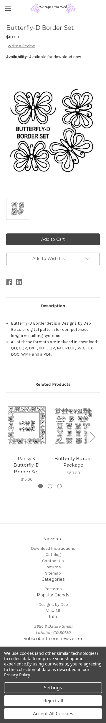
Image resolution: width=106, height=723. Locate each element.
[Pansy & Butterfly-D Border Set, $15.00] (26, 425)
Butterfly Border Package (73, 462)
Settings (53, 687)
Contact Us (53, 560)
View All (53, 610)
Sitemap (53, 573)
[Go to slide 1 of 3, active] (40, 486)
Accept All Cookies (53, 713)
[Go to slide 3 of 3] (59, 486)
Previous (8, 437)
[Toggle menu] (8, 8)
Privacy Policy (17, 675)
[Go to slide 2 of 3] (50, 486)
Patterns (53, 588)
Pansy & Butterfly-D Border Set (27, 465)
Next (92, 437)
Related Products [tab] (53, 384)
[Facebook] (9, 282)
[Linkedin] (19, 282)
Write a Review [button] (21, 45)
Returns (53, 567)
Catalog (53, 554)
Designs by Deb (53, 604)
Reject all (53, 700)
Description (53, 305)
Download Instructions (53, 548)
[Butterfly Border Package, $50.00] (73, 425)
